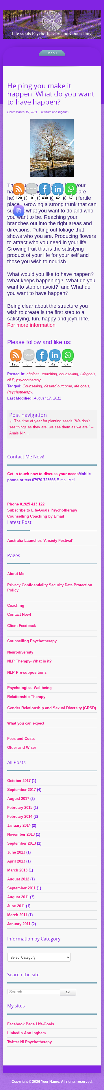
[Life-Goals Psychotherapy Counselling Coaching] (52, 24)
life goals (81, 386)
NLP (10, 380)
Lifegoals (87, 374)
